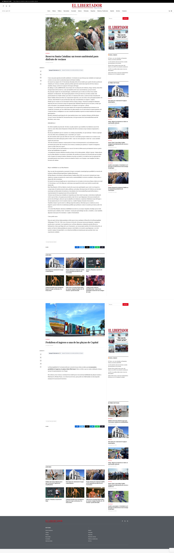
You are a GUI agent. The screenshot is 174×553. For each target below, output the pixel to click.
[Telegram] (40, 80)
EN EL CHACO (113, 55)
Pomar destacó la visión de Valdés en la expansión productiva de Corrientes (75, 271)
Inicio (49, 11)
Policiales (86, 11)
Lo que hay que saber (51, 241)
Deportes (93, 11)
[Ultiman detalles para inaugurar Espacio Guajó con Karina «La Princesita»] (55, 280)
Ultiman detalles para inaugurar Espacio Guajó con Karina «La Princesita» (54, 289)
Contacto (124, 11)
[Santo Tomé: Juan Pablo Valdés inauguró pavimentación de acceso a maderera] (118, 133)
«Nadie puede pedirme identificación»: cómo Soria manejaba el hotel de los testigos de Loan (95, 290)
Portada (47, 14)
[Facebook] (40, 71)
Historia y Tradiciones (102, 11)
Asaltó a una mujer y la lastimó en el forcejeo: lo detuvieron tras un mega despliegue (118, 166)
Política (59, 11)
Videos (54, 11)
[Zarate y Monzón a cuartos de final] (95, 263)
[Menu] (171, 11)
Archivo (118, 11)
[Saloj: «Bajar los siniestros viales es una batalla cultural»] (118, 112)
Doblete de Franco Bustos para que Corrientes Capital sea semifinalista (54, 483)
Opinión (112, 11)
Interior (80, 11)
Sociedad (73, 11)
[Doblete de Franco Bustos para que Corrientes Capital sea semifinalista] (55, 474)
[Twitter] (40, 74)
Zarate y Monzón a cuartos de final (94, 270)
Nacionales (66, 11)
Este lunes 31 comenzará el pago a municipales (54, 270)
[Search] (169, 11)
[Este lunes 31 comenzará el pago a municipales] (55, 263)
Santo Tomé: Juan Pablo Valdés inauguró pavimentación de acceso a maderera (118, 144)
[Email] (40, 77)
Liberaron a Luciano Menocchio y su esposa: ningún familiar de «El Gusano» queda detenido (75, 289)
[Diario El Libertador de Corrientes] (87, 6)
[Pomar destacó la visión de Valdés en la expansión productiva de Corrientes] (75, 263)
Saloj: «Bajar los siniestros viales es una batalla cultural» (25, 1)
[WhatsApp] (40, 84)
